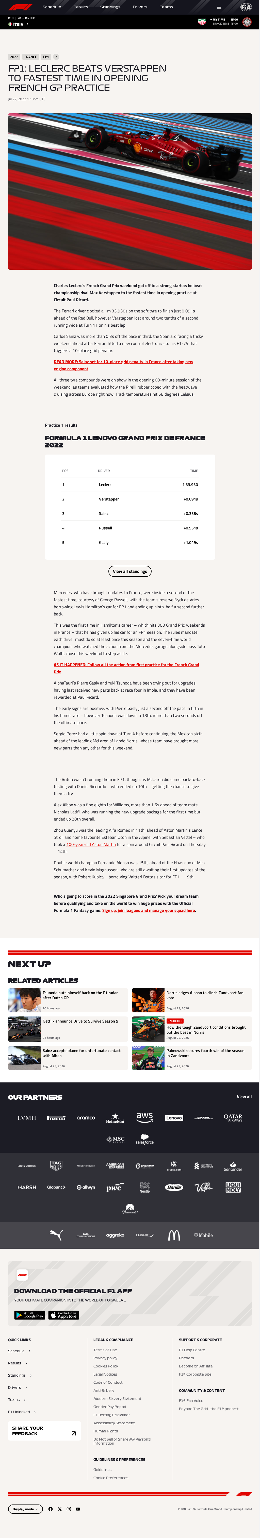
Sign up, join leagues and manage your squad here (148, 910)
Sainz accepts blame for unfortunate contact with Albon (82, 1053)
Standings (110, 7)
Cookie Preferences (110, 1478)
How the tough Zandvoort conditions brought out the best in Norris (206, 1030)
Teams (166, 7)
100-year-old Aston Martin (91, 844)
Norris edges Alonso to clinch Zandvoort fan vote (205, 995)
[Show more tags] (56, 57)
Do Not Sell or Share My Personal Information (122, 1441)
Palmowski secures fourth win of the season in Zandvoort (206, 1053)
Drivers (140, 7)
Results (80, 7)
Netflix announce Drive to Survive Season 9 (80, 1021)
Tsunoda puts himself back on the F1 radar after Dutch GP (80, 995)
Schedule (52, 7)
